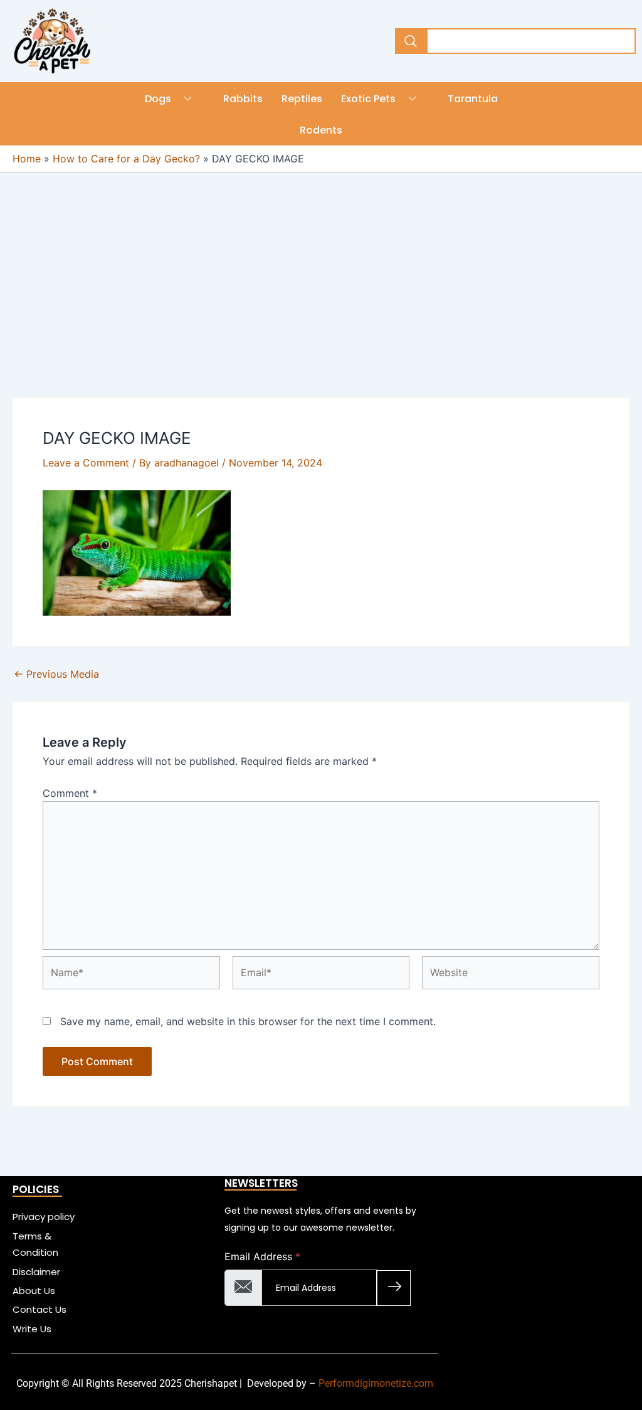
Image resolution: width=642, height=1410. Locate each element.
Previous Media (56, 674)
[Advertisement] (321, 305)
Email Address (262, 1256)
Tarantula (473, 99)
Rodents (321, 130)
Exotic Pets (368, 99)
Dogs (158, 99)
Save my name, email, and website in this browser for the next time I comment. (248, 1021)
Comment (70, 793)
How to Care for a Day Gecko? (126, 158)
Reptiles (302, 99)
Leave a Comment (86, 462)
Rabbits (243, 99)
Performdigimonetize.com (375, 1383)
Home (27, 158)
